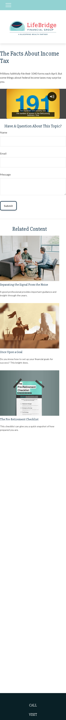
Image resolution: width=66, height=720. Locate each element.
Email (3, 153)
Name (3, 132)
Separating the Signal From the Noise (24, 285)
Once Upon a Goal (11, 352)
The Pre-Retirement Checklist (19, 419)
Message (5, 174)
